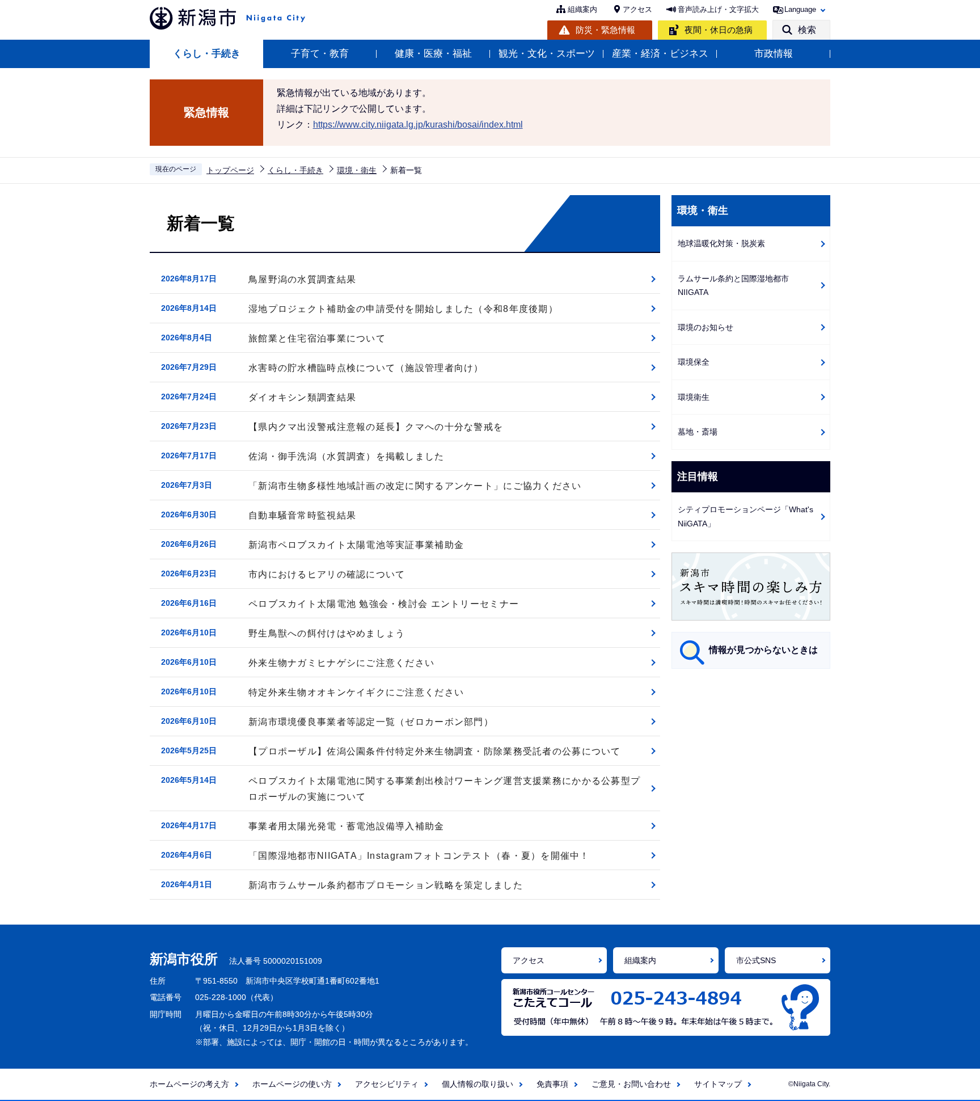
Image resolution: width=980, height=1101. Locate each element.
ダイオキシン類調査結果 (302, 397)
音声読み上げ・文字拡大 (718, 9)
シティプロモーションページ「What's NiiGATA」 (745, 516)
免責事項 (552, 1084)
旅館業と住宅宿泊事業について (317, 338)
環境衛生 (693, 397)
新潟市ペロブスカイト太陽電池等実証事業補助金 (356, 545)
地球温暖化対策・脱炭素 (721, 243)
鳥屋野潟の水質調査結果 (302, 279)
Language (800, 9)
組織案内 (582, 9)
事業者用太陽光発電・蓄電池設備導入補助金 (346, 826)
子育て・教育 (320, 53)
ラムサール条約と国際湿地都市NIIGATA (733, 285)
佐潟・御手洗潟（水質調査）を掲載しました (346, 456)
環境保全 (693, 361)
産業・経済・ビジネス (660, 53)
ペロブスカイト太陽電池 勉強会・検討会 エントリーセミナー (383, 604)
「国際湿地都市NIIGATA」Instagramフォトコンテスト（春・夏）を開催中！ (419, 855)
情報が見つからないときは (763, 650)
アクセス (637, 9)
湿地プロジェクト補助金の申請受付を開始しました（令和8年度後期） (403, 309)
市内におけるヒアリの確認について (326, 574)
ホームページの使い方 (292, 1084)
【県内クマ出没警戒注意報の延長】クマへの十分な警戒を (375, 427)
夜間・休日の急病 (719, 30)
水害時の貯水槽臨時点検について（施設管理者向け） (366, 368)
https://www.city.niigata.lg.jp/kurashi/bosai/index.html (418, 124)
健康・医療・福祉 (433, 53)
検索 (807, 30)
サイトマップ (718, 1084)
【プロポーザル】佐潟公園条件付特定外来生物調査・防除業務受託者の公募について (434, 751)
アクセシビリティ (387, 1084)
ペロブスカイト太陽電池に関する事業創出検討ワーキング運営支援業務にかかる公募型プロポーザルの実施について (444, 789)
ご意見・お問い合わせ (631, 1084)
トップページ (230, 170)
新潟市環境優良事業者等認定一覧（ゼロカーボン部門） (370, 722)
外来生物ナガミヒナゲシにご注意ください (341, 663)
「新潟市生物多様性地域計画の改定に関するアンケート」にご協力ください (415, 486)
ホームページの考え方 (189, 1084)
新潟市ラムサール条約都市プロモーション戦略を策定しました (385, 885)
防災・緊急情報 (605, 30)
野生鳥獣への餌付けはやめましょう (326, 633)
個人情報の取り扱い (477, 1084)
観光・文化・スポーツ (547, 53)
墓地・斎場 (697, 431)
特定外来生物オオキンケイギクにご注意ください (356, 692)
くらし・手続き (206, 53)
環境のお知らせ (705, 327)
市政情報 (773, 53)
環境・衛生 (357, 170)
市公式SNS (756, 960)
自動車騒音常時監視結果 (302, 515)
